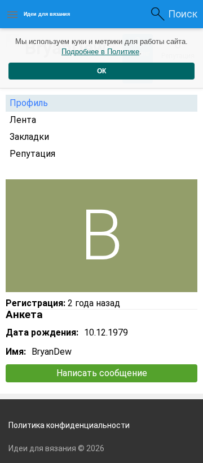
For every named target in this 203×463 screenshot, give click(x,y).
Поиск (182, 14)
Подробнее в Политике (100, 51)
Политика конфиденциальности (69, 425)
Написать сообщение (101, 373)
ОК (101, 71)
